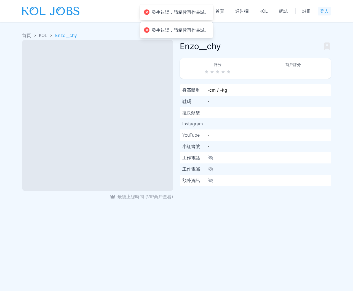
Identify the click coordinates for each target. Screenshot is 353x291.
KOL (264, 11)
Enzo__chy (66, 35)
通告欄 (241, 11)
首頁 (219, 11)
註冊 (306, 11)
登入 (324, 11)
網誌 (283, 11)
